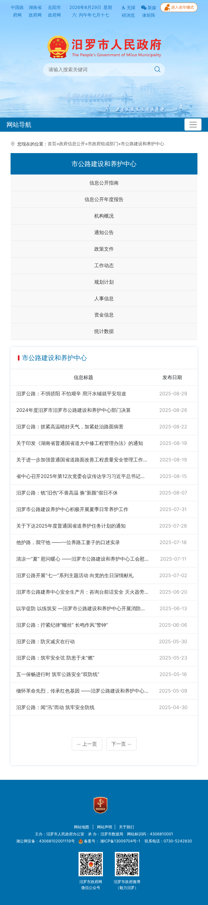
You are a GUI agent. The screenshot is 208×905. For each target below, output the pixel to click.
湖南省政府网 (35, 11)
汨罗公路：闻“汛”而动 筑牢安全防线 (55, 707)
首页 (52, 143)
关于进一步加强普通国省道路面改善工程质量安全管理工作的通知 (82, 460)
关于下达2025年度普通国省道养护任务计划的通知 (71, 526)
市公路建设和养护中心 (142, 143)
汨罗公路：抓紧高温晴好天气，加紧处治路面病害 (69, 426)
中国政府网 (17, 11)
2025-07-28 (173, 526)
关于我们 (126, 827)
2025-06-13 (173, 608)
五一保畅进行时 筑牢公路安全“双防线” (57, 674)
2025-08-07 (173, 493)
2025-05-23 (173, 658)
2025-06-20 (173, 592)
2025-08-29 (173, 393)
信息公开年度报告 (103, 199)
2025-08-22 (173, 426)
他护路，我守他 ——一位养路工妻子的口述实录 (68, 542)
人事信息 (104, 298)
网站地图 (82, 827)
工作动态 (104, 265)
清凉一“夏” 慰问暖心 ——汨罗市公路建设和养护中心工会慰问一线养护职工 (82, 559)
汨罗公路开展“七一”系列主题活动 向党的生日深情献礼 (75, 575)
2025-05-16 (173, 674)
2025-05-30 (173, 641)
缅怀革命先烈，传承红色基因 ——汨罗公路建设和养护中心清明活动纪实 (82, 691)
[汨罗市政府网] (104, 46)
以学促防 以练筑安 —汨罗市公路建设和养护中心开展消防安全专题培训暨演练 (82, 608)
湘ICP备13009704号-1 (120, 841)
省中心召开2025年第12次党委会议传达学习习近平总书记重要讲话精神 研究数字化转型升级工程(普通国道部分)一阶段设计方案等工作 (82, 476)
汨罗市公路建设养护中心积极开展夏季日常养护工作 (72, 509)
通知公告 (104, 232)
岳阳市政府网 (54, 11)
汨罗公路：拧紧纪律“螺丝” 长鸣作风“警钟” (62, 625)
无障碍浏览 (128, 11)
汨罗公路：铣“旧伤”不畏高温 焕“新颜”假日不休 (67, 493)
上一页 (87, 744)
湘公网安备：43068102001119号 (45, 841)
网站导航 (18, 124)
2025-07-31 (173, 509)
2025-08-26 (173, 410)
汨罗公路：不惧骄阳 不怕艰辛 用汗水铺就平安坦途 (71, 393)
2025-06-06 (173, 625)
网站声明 (104, 827)
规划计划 (104, 282)
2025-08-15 (173, 476)
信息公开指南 (104, 183)
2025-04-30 (173, 707)
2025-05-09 (173, 691)
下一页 (121, 744)
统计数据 (104, 331)
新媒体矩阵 (149, 11)
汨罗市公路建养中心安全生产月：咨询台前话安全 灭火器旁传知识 (82, 592)
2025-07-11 (173, 559)
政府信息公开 (72, 143)
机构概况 (104, 216)
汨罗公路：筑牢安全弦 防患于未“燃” (55, 658)
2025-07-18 (173, 542)
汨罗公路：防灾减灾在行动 (45, 641)
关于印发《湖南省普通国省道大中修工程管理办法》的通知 (79, 443)
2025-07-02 (173, 575)
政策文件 (104, 249)
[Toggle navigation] (193, 124)
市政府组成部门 (103, 143)
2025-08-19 (173, 443)
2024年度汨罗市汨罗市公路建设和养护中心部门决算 (73, 410)
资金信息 (104, 315)
